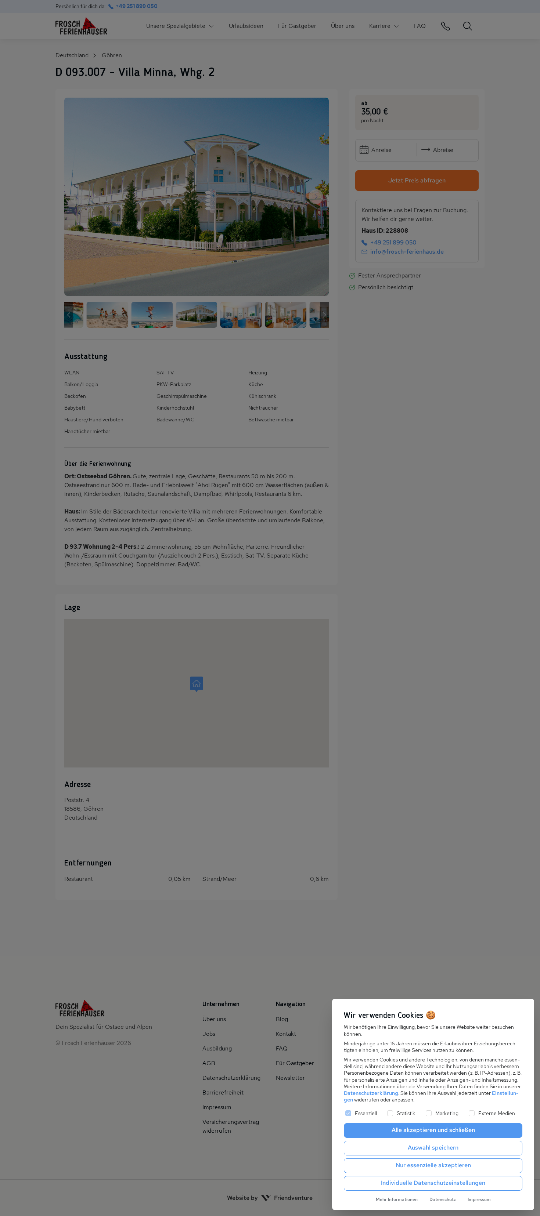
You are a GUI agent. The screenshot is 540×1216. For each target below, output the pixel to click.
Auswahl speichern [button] (433, 1147)
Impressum (479, 1199)
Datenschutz (442, 1199)
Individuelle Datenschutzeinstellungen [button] (433, 1183)
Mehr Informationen (397, 1199)
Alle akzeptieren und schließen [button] (433, 1130)
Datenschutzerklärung (371, 1093)
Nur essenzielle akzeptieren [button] (433, 1165)
